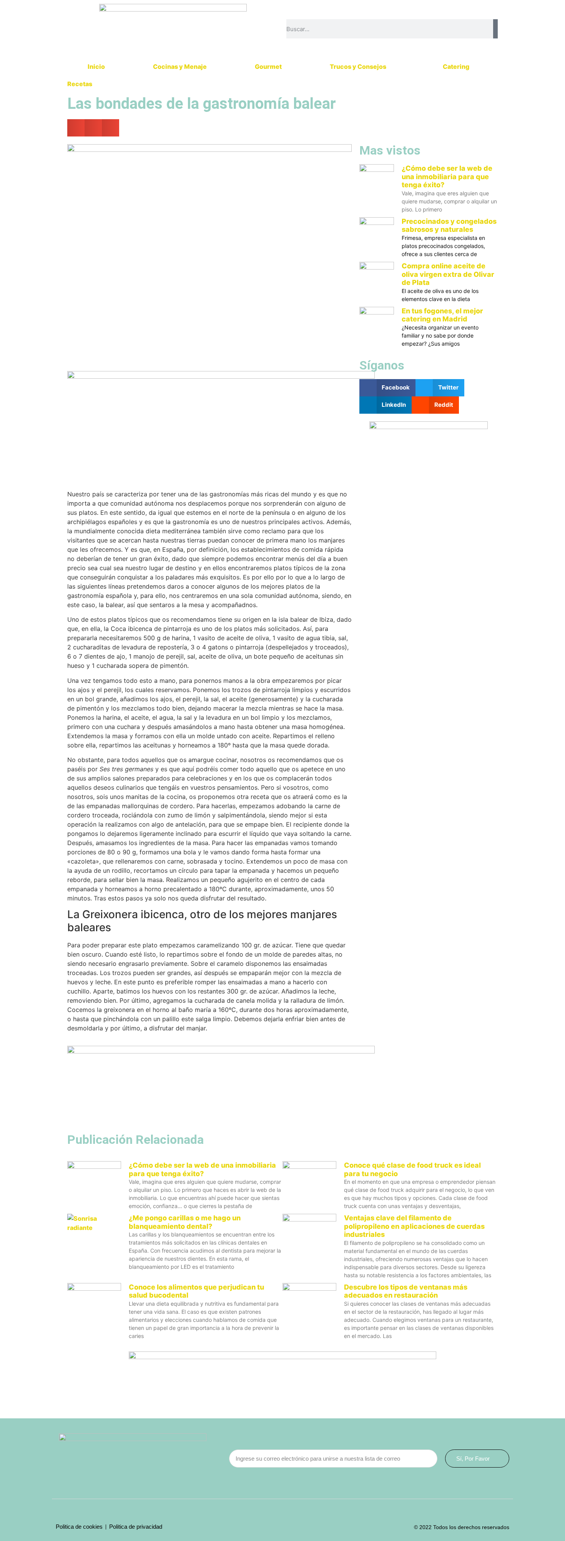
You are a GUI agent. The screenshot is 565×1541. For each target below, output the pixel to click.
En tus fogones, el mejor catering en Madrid (442, 315)
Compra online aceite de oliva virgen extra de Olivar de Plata (448, 274)
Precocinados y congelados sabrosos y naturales (449, 225)
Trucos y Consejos (358, 66)
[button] (76, 127)
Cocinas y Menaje (180, 66)
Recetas (79, 84)
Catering (456, 66)
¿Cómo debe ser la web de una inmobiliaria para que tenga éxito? (447, 176)
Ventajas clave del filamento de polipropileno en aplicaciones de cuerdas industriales (414, 1226)
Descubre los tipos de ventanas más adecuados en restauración (405, 1291)
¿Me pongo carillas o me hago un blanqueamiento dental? (185, 1222)
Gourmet (268, 66)
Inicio (96, 66)
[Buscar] (495, 28)
